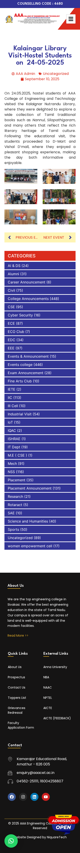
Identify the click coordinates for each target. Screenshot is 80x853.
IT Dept (14, 447)
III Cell (13, 406)
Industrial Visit (20, 414)
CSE (11, 307)
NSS (11, 472)
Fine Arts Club (20, 381)
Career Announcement (26, 282)
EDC (11, 340)
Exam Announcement (25, 373)
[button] (11, 841)
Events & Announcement (28, 356)
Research (15, 496)
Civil (11, 290)
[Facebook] (12, 797)
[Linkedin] (34, 797)
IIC (10, 397)
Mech (12, 463)
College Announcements (28, 298)
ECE (11, 323)
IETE (11, 389)
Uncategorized (56, 73)
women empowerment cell (30, 546)
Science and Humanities (28, 521)
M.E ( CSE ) (17, 455)
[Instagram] (23, 797)
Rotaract (15, 504)
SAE (11, 513)
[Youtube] (46, 797)
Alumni (13, 274)
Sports (13, 529)
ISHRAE (14, 439)
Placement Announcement (30, 488)
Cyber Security (20, 315)
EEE (11, 348)
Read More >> (18, 635)
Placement (16, 480)
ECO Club (16, 331)
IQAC (12, 430)
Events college (20, 364)
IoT (10, 422)
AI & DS (14, 265)
